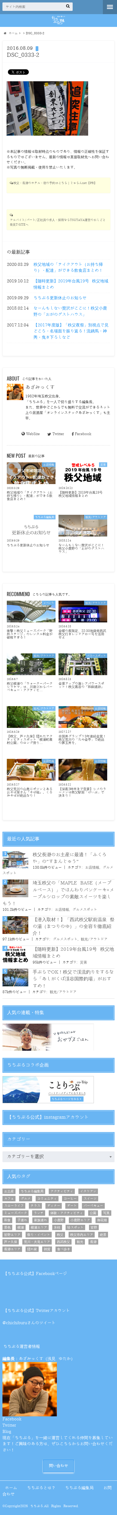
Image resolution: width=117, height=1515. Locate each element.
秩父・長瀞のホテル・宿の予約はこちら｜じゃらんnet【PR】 (55, 183)
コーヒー (70, 1199)
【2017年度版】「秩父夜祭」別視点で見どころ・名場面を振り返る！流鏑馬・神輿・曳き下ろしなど (71, 331)
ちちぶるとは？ (41, 1488)
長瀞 (93, 1242)
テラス (35, 1206)
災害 (83, 962)
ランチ (39, 1213)
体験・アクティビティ (66, 1213)
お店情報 (92, 867)
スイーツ (90, 1199)
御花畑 (102, 1220)
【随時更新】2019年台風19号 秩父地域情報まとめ (70, 284)
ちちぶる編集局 (32, 1191)
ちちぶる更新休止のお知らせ (60, 298)
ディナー (53, 1206)
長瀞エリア (12, 1249)
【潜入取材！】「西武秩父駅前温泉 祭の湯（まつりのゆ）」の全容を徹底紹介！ (74, 926)
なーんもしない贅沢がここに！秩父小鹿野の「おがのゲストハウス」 (70, 311)
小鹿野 (59, 1220)
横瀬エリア (39, 1227)
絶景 (103, 1235)
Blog (6, 1431)
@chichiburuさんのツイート (29, 1323)
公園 (93, 1213)
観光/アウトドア (94, 939)
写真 (106, 1213)
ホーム (11, 1488)
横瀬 (20, 1227)
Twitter (58, 434)
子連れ (22, 1220)
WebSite (33, 434)
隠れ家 (32, 1249)
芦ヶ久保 (10, 1242)
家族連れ (40, 1220)
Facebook (83, 434)
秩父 (60, 1235)
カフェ (9, 1199)
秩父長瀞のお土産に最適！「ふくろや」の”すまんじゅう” (70, 858)
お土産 (9, 1191)
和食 (7, 1220)
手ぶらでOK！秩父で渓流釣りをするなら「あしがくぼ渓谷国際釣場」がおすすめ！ (73, 979)
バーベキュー (93, 1206)
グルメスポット (84, 910)
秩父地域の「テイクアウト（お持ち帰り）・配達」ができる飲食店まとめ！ (68, 267)
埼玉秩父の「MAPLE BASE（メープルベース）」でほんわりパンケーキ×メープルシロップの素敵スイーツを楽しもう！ (58, 893)
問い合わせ (58, 1466)
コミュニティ (47, 1199)
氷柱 (57, 1227)
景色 (7, 1227)
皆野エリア (12, 1235)
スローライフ (14, 1206)
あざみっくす (40, 387)
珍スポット (75, 1227)
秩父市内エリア (81, 1235)
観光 (80, 1242)
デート (72, 1206)
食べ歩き (63, 1249)
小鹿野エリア (80, 1220)
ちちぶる (36, 1506)
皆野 (94, 1227)
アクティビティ (61, 1191)
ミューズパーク (15, 1213)
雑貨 (47, 1249)
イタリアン (88, 1191)
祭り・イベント (38, 1235)
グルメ (25, 1199)
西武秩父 (63, 1242)
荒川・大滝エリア (37, 1242)
